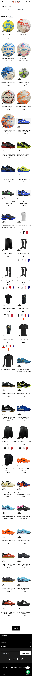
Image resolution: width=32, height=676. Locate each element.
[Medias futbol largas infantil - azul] (13, 287)
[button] (26, 2)
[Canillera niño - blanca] (6, 345)
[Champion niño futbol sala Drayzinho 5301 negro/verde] (23, 384)
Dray (10, 16)
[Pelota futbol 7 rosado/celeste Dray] (23, 49)
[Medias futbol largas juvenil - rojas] (25, 287)
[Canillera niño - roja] (10, 345)
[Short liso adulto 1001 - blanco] (23, 448)
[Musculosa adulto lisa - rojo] (27, 232)
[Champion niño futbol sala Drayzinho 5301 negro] (8, 408)
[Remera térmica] (23, 330)
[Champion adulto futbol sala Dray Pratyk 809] (8, 384)
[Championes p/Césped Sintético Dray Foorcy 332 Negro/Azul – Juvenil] (8, 216)
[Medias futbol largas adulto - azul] (28, 260)
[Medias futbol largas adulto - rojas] (25, 260)
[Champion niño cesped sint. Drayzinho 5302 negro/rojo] (8, 145)
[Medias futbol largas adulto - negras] (23, 244)
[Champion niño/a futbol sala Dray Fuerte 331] (8, 579)
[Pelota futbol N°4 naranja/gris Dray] (23, 97)
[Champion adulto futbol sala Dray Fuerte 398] (8, 483)
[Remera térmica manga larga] (8, 360)
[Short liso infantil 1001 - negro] (8, 432)
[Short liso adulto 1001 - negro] (23, 432)
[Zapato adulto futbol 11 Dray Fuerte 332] (23, 460)
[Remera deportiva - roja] (11, 315)
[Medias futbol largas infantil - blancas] (6, 287)
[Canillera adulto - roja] (25, 315)
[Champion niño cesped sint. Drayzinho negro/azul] (8, 169)
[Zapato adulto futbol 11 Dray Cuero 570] (23, 603)
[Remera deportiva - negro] (8, 299)
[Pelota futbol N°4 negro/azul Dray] (8, 73)
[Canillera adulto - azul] (28, 315)
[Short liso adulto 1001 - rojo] (27, 448)
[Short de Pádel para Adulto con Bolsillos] (8, 460)
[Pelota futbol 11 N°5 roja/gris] (23, 25)
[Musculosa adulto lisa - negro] (23, 232)
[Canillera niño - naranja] (8, 349)
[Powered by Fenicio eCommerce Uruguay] (28, 674)
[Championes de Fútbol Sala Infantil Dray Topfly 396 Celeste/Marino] (8, 507)
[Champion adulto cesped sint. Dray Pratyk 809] (8, 603)
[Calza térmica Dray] (8, 244)
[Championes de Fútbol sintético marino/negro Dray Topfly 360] (23, 483)
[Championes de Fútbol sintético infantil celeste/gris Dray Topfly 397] (23, 360)
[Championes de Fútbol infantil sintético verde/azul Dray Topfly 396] (23, 169)
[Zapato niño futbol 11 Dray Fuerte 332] (8, 531)
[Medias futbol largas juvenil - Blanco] (21, 287)
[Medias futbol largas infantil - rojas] (10, 287)
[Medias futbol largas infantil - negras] (8, 272)
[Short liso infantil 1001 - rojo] (11, 448)
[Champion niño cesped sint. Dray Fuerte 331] (23, 408)
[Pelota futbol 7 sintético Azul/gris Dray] (8, 49)
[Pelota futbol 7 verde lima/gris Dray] (23, 73)
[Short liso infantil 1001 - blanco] (8, 448)
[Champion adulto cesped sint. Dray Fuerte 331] (23, 555)
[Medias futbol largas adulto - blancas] (21, 260)
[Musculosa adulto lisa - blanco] (23, 216)
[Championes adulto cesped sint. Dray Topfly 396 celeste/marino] (23, 531)
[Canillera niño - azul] (13, 345)
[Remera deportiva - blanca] (8, 315)
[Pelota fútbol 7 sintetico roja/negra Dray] (8, 97)
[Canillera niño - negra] (8, 330)
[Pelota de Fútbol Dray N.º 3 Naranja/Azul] (8, 121)
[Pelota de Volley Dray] (8, 25)
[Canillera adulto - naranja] (23, 318)
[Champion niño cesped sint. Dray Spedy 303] (8, 193)
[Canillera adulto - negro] (23, 299)
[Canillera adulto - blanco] (21, 315)
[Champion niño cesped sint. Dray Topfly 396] (23, 579)
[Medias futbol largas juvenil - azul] (28, 287)
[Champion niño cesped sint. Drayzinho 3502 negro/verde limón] (23, 145)
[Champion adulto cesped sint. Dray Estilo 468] (23, 193)
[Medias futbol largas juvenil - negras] (23, 272)
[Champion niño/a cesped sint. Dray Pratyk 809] (23, 507)
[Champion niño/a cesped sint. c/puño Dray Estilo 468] (23, 121)
